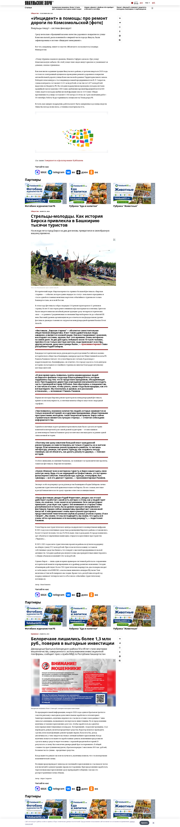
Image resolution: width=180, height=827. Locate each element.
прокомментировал (91, 344)
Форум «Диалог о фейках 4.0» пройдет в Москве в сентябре (99, 8)
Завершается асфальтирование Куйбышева (64, 160)
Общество (35, 13)
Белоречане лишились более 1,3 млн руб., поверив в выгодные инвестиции (66, 8)
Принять (144, 823)
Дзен (141, 3)
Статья (28, 7)
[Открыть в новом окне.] (41, 172)
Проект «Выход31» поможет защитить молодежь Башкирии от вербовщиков (131, 8)
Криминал (35, 634)
